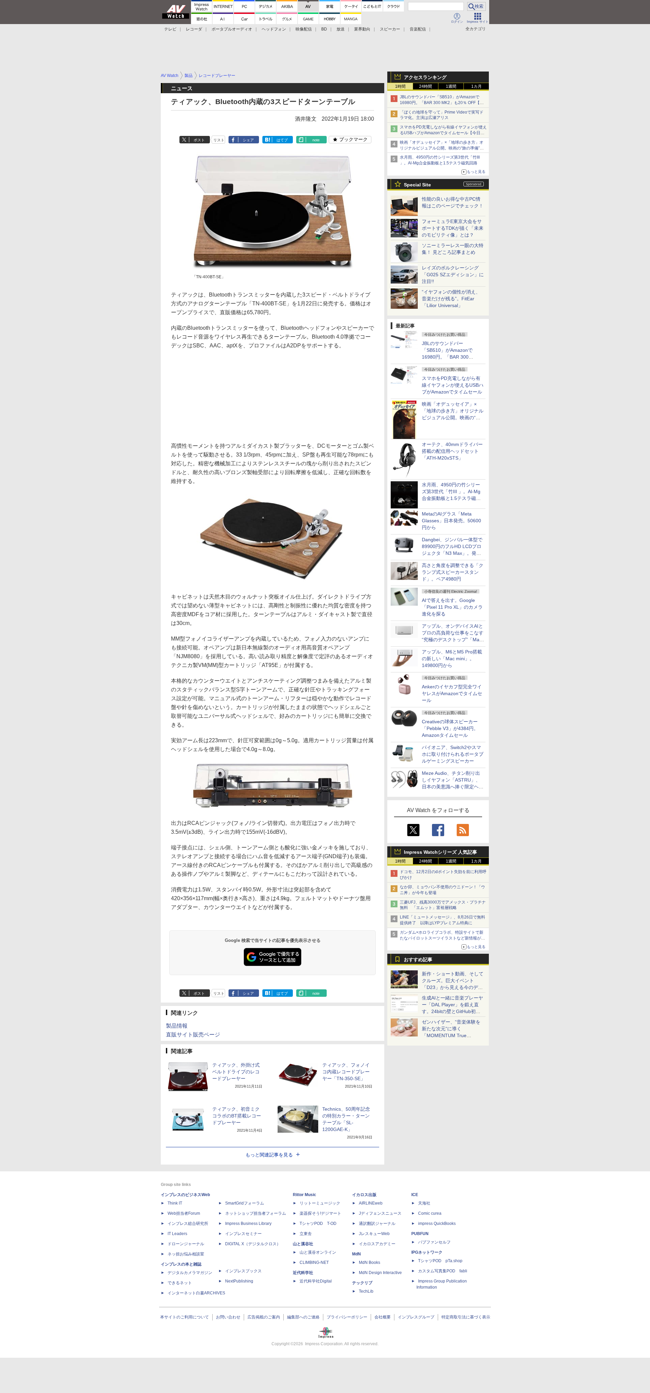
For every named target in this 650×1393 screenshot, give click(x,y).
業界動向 (362, 29)
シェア (248, 140)
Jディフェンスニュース (380, 1213)
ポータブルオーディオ (232, 29)
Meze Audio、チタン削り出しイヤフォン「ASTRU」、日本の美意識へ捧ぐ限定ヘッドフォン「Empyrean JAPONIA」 (452, 786)
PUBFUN (420, 1233)
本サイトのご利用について (184, 1317)
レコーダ (194, 29)
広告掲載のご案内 (263, 1317)
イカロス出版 (364, 1194)
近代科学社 (303, 1272)
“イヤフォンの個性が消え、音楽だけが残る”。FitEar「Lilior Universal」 (451, 298)
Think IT (175, 1203)
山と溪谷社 (303, 1243)
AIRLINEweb (371, 1203)
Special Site (417, 184)
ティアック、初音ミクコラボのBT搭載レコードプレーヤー (236, 1115)
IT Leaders (177, 1233)
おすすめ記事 (418, 959)
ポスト (199, 140)
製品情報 (177, 1026)
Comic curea (429, 1213)
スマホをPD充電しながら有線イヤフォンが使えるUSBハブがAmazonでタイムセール (452, 385)
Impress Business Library (248, 1223)
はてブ (282, 140)
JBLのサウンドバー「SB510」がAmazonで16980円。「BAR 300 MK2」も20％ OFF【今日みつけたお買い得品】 (442, 103)
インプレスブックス (243, 1271)
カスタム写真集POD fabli (442, 1271)
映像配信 (304, 29)
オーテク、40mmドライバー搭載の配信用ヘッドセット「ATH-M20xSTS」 (452, 451)
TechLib (366, 1291)
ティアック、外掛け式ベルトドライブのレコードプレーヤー (236, 1071)
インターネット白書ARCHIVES (196, 1293)
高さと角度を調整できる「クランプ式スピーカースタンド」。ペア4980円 (452, 572)
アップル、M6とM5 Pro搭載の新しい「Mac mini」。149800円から (452, 658)
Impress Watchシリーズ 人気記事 (440, 852)
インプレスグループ (416, 1317)
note (316, 140)
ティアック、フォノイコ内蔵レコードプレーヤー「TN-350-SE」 (346, 1071)
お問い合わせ (228, 1317)
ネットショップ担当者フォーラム (255, 1213)
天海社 (424, 1203)
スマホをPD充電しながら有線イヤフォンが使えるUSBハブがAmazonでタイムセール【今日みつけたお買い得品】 (443, 133)
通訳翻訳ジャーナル (377, 1223)
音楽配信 (418, 29)
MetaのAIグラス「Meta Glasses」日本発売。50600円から (451, 520)
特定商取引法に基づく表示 (465, 1317)
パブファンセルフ (434, 1242)
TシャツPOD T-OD (318, 1223)
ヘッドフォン (274, 29)
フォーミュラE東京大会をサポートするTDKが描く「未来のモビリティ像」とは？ (452, 228)
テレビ (170, 29)
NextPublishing (239, 1281)
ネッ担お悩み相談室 (186, 1254)
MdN (356, 1254)
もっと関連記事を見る (269, 1154)
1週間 (451, 86)
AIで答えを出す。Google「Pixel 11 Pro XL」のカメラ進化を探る (452, 607)
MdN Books (369, 1262)
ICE (414, 1194)
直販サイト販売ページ (193, 1034)
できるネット (180, 1282)
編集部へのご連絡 (303, 1317)
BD (324, 29)
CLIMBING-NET (314, 1262)
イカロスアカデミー (377, 1243)
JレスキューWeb (374, 1233)
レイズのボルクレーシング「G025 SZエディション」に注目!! (453, 274)
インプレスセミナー (243, 1233)
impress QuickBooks (437, 1223)
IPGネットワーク (426, 1252)
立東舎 (306, 1233)
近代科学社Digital (316, 1281)
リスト (218, 140)
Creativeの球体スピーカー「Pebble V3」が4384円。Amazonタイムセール (450, 728)
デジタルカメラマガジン (190, 1272)
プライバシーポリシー (347, 1317)
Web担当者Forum (184, 1213)
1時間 (400, 86)
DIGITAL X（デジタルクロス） (253, 1243)
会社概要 (382, 1317)
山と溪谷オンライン (318, 1252)
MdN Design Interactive (380, 1272)
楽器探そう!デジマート (320, 1213)
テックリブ (362, 1282)
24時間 (425, 86)
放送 (341, 29)
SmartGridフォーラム (244, 1203)
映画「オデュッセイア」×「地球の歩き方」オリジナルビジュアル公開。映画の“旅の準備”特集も (442, 148)
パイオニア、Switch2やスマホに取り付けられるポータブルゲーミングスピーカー (452, 754)
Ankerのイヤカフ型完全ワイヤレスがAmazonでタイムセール (452, 693)
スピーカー (390, 29)
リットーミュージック (320, 1203)
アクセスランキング (425, 77)
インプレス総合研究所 (188, 1223)
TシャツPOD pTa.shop (440, 1260)
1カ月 (476, 86)
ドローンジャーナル (186, 1243)
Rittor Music (304, 1194)
